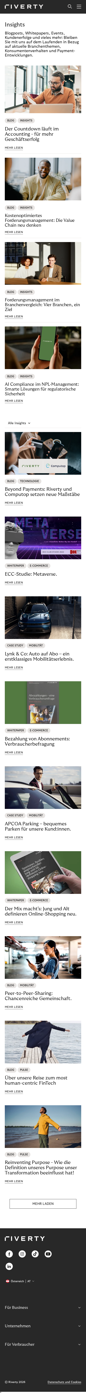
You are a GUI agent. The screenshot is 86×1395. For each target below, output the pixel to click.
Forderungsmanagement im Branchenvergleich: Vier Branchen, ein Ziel (42, 305)
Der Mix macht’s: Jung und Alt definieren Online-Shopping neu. (40, 911)
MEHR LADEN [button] (43, 1203)
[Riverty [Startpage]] (24, 6)
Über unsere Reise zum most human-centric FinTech (36, 1080)
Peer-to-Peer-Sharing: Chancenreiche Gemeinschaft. (38, 996)
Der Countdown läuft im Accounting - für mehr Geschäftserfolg (32, 134)
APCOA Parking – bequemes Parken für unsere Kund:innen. (38, 826)
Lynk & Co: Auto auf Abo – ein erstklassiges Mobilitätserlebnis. (39, 656)
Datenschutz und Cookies (64, 1382)
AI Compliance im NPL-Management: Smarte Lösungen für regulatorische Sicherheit (42, 389)
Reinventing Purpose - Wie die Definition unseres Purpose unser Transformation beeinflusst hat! (41, 1167)
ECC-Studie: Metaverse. (31, 574)
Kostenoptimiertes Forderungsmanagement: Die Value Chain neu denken (40, 220)
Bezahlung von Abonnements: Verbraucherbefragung (37, 741)
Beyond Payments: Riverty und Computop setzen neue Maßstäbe (42, 492)
